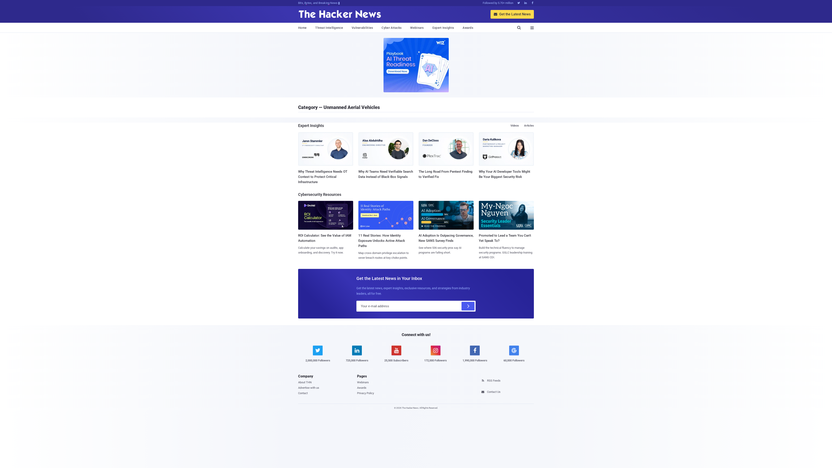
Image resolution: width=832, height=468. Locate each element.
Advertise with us (308, 387)
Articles (529, 125)
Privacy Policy (365, 393)
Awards (468, 27)
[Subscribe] (468, 306)
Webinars (417, 27)
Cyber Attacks (391, 27)
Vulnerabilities (362, 27)
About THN (305, 382)
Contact (303, 393)
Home (302, 27)
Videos (514, 125)
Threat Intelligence (329, 27)
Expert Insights (443, 27)
